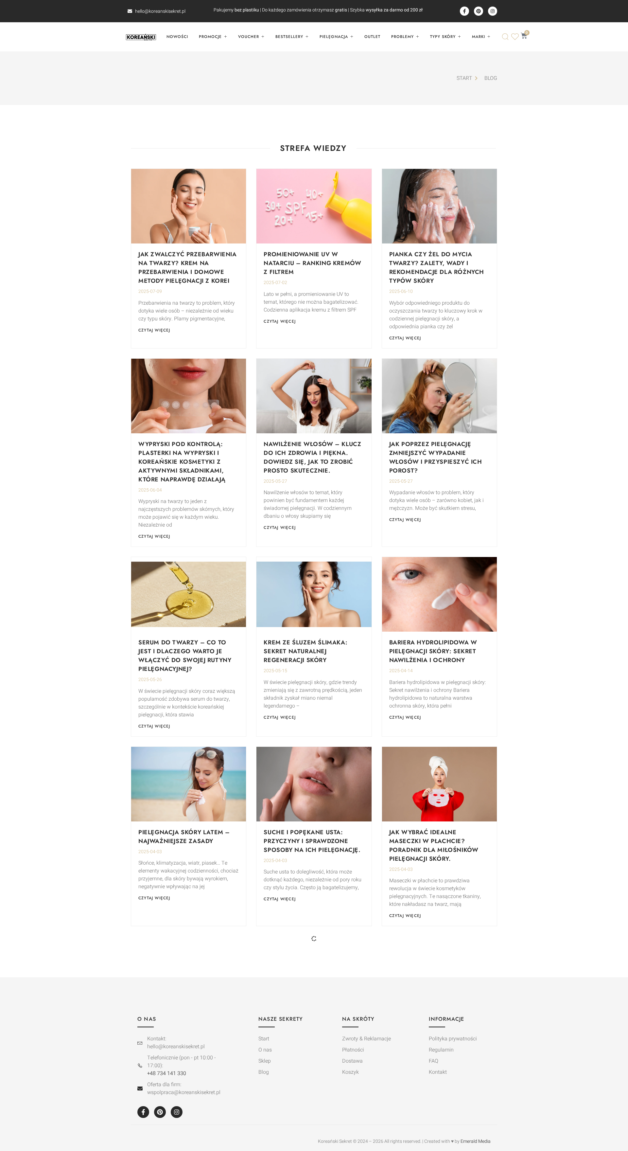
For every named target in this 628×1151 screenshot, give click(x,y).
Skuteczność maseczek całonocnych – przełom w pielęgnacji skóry (185, 1031)
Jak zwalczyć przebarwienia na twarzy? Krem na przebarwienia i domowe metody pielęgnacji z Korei (187, 267)
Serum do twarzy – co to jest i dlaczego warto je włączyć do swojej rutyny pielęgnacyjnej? (184, 655)
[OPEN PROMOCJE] (225, 37)
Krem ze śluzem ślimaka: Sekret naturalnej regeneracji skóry (305, 651)
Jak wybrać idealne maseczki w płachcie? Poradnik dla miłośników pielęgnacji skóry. (434, 845)
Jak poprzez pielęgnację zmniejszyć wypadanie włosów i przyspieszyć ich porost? (435, 457)
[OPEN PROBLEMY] (417, 37)
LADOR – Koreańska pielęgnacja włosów (425, 1026)
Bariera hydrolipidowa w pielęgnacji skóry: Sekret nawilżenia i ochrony (433, 651)
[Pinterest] (478, 11)
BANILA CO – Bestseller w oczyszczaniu (307, 1026)
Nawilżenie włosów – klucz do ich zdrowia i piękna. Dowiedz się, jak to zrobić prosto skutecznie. (312, 457)
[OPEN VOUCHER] (263, 37)
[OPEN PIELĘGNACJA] (352, 37)
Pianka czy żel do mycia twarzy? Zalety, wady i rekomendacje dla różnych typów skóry (436, 267)
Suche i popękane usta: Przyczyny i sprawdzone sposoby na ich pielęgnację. (312, 841)
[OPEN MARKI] (489, 37)
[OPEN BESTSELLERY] (307, 37)
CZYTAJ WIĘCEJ (154, 330)
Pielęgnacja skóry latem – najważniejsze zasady (184, 836)
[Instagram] (492, 11)
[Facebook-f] (464, 11)
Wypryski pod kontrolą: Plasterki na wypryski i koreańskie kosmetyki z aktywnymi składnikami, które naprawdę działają (182, 462)
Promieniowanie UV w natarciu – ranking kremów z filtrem (312, 263)
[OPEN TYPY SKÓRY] (459, 37)
